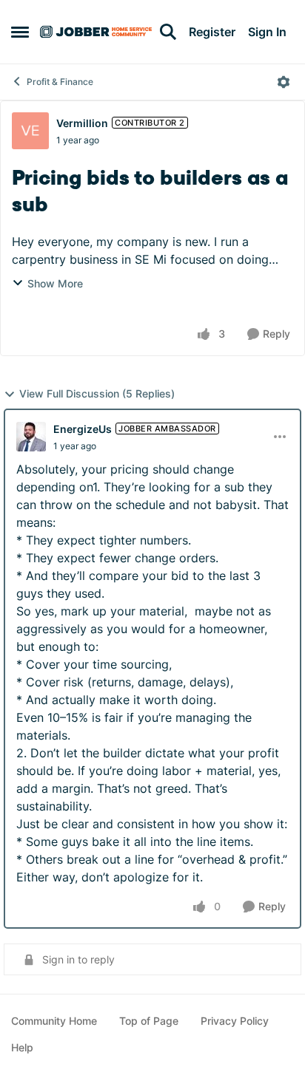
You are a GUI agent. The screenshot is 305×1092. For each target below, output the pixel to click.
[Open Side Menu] (20, 32)
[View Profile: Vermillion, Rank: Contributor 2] (30, 130)
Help (22, 1047)
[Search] (168, 32)
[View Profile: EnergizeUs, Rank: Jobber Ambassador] (31, 436)
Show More (55, 283)
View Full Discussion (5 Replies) (97, 393)
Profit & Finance (60, 81)
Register (212, 31)
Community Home (54, 1020)
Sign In (267, 31)
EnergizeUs (82, 429)
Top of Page (148, 1020)
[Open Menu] (283, 82)
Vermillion (82, 123)
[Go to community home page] (96, 31)
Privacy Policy (235, 1020)
